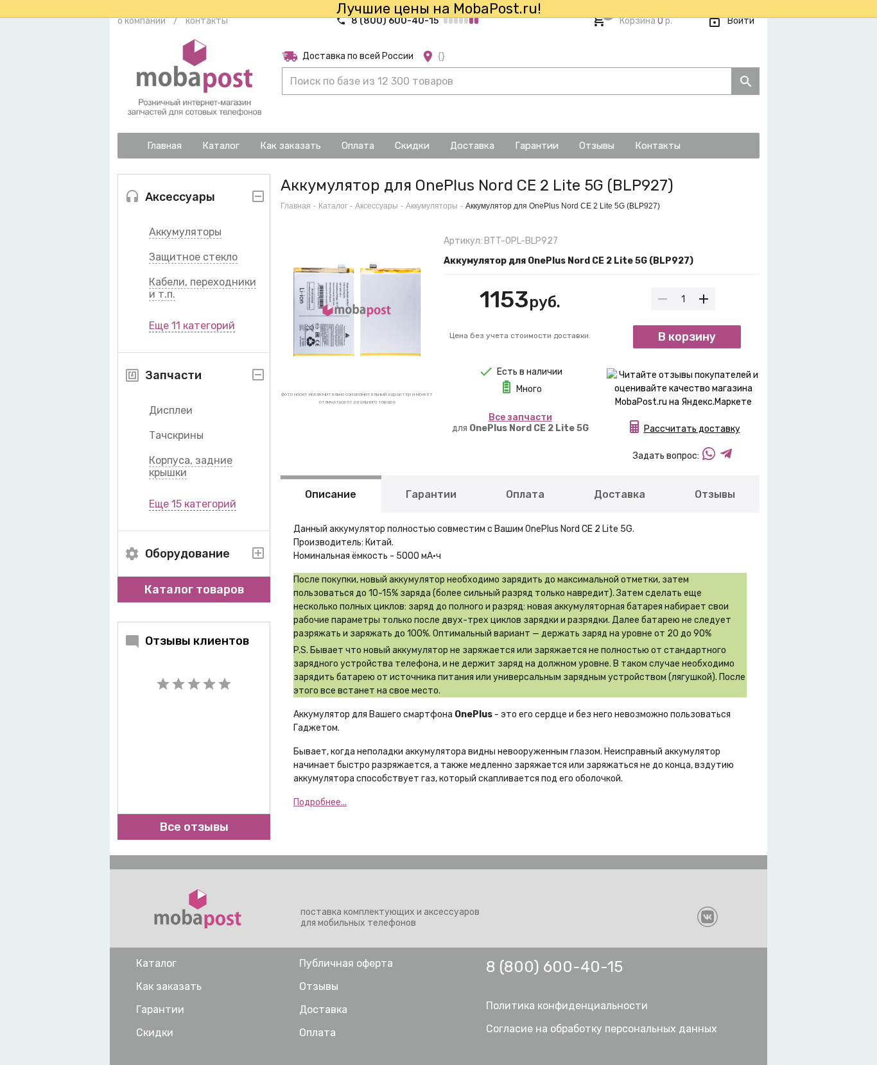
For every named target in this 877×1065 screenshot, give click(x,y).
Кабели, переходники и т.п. (202, 288)
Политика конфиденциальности (567, 1006)
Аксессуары (376, 205)
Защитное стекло (193, 257)
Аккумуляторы (185, 232)
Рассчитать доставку (692, 428)
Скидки (154, 1033)
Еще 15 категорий (192, 504)
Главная (296, 205)
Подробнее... (320, 802)
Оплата (525, 494)
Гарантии (431, 494)
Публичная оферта (346, 963)
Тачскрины (176, 435)
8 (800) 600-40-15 (394, 20)
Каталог (332, 205)
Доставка (619, 494)
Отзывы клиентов (197, 641)
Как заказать (169, 986)
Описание (330, 494)
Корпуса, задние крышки (190, 466)
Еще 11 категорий (192, 326)
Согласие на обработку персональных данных (601, 1029)
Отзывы (715, 494)
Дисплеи (171, 410)
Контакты (207, 20)
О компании (141, 20)
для (520, 423)
